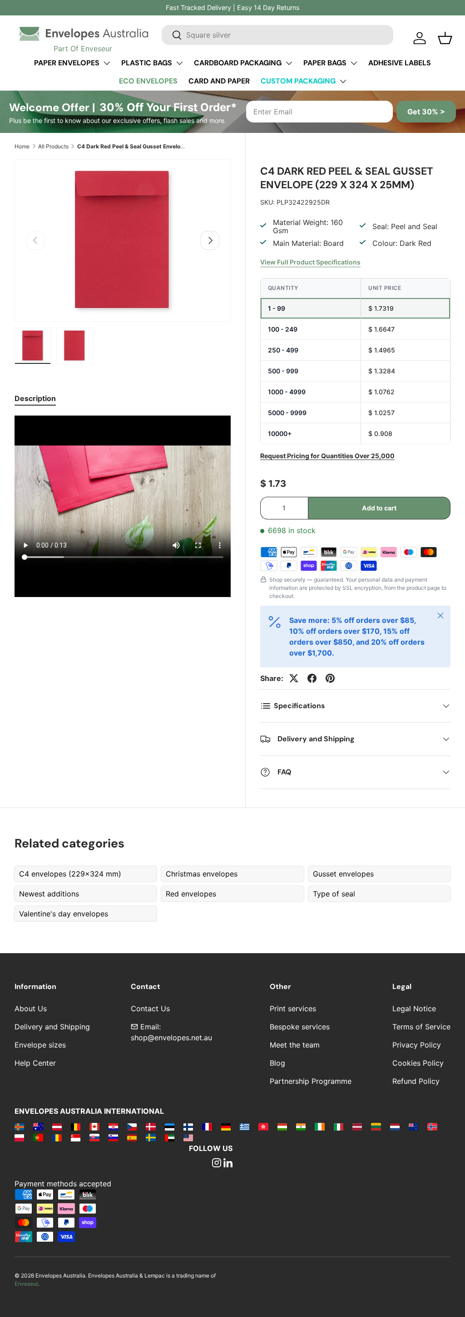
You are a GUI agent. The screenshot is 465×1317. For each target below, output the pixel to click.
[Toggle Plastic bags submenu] (179, 63)
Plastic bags (146, 63)
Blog (277, 1062)
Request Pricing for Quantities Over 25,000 (327, 456)
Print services (293, 1008)
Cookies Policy (418, 1062)
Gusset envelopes (343, 873)
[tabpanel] (123, 508)
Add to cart (379, 508)
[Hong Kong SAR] (263, 1126)
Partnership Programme (310, 1081)
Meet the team (295, 1044)
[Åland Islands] (19, 1126)
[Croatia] (113, 1126)
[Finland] (188, 1126)
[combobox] (277, 35)
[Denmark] (150, 1126)
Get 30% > (426, 111)
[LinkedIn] (227, 1163)
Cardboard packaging (238, 63)
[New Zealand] (413, 1126)
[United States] (188, 1137)
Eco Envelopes (148, 81)
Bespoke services (300, 1026)
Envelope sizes (40, 1044)
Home (22, 146)
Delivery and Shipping (52, 1026)
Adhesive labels (399, 63)
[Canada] (94, 1126)
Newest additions (49, 893)
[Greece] (244, 1126)
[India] (301, 1126)
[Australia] (38, 1126)
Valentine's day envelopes (63, 913)
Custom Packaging (298, 81)
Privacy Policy (416, 1044)
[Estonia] (169, 1126)
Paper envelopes (66, 63)
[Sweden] (150, 1137)
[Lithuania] (376, 1126)
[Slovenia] (113, 1137)
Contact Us (150, 1008)
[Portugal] (38, 1137)
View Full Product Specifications (310, 262)
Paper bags (324, 63)
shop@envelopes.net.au (171, 1037)
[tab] (35, 398)
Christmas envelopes (201, 873)
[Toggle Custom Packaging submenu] (342, 81)
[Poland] (19, 1137)
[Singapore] (75, 1137)
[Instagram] (216, 1163)
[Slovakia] (94, 1137)
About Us (31, 1008)
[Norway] (432, 1126)
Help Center (35, 1062)
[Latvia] (357, 1126)
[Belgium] (75, 1126)
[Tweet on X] (294, 678)
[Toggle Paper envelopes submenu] (106, 63)
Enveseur (26, 1283)
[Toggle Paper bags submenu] (353, 63)
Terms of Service (421, 1026)
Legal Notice (414, 1008)
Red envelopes (191, 893)
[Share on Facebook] (312, 678)
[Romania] (57, 1137)
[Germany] (226, 1126)
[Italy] (338, 1126)
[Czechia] (132, 1126)
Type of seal (334, 893)
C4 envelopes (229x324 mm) (70, 873)
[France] (207, 1126)
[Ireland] (319, 1126)
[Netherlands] (395, 1126)
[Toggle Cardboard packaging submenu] (288, 63)
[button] (445, 38)
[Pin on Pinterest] (330, 678)
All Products (53, 146)
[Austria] (57, 1126)
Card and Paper (219, 81)
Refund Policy (416, 1081)
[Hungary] (282, 1126)
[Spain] (132, 1137)
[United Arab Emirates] (169, 1137)
